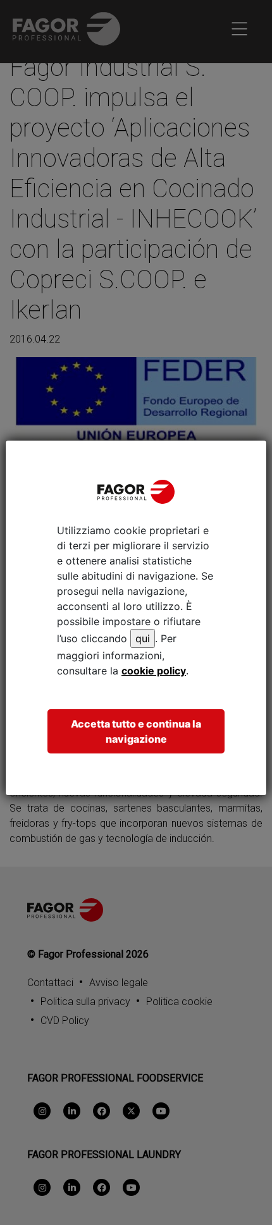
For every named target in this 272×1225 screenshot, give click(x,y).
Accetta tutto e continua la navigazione (136, 731)
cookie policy (153, 670)
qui (142, 638)
